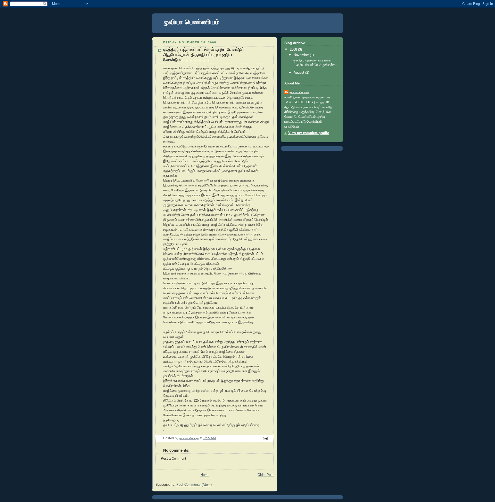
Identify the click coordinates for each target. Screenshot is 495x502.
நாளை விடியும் (299, 92)
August (299, 72)
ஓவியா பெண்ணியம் (191, 22)
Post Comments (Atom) (194, 485)
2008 (294, 49)
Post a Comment (173, 458)
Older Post (266, 475)
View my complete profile (308, 133)
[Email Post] (265, 438)
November (302, 55)
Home (205, 475)
